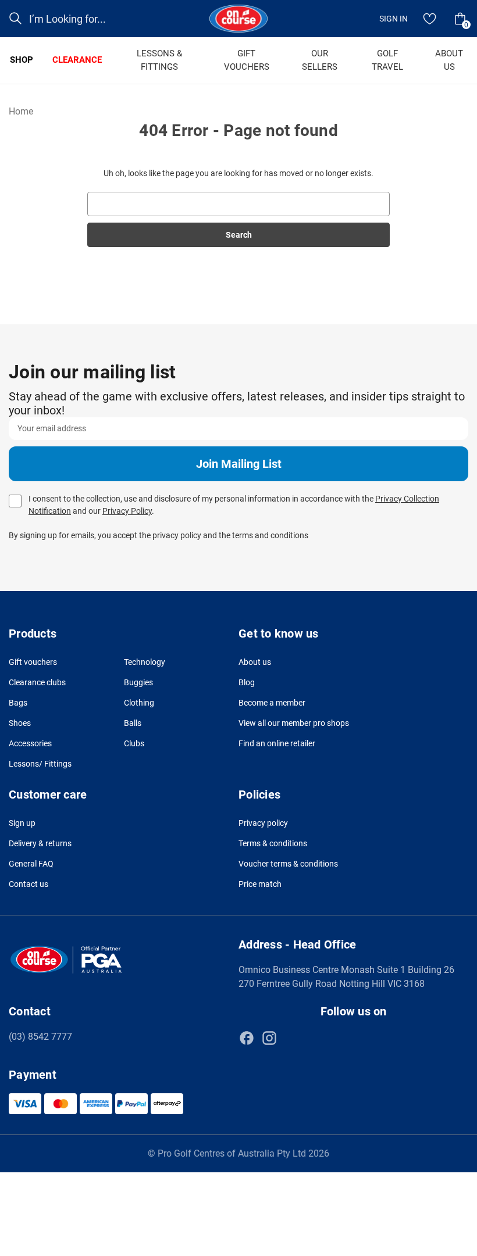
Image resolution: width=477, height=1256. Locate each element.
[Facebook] (246, 1038)
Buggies (138, 682)
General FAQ (31, 863)
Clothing (139, 702)
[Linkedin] (292, 1038)
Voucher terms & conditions (288, 863)
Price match (260, 884)
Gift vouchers (33, 662)
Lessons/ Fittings (40, 763)
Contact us (28, 884)
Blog (246, 682)
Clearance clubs (37, 682)
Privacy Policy (127, 511)
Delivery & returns (40, 843)
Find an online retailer (276, 743)
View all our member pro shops (293, 723)
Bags (18, 702)
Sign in (393, 18)
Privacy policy (263, 823)
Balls (132, 723)
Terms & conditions (272, 843)
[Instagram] (269, 1038)
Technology (144, 662)
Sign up (22, 823)
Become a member (271, 702)
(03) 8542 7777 (40, 1036)
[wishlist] (430, 18)
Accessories (30, 743)
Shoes (20, 723)
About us (254, 662)
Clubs (134, 743)
